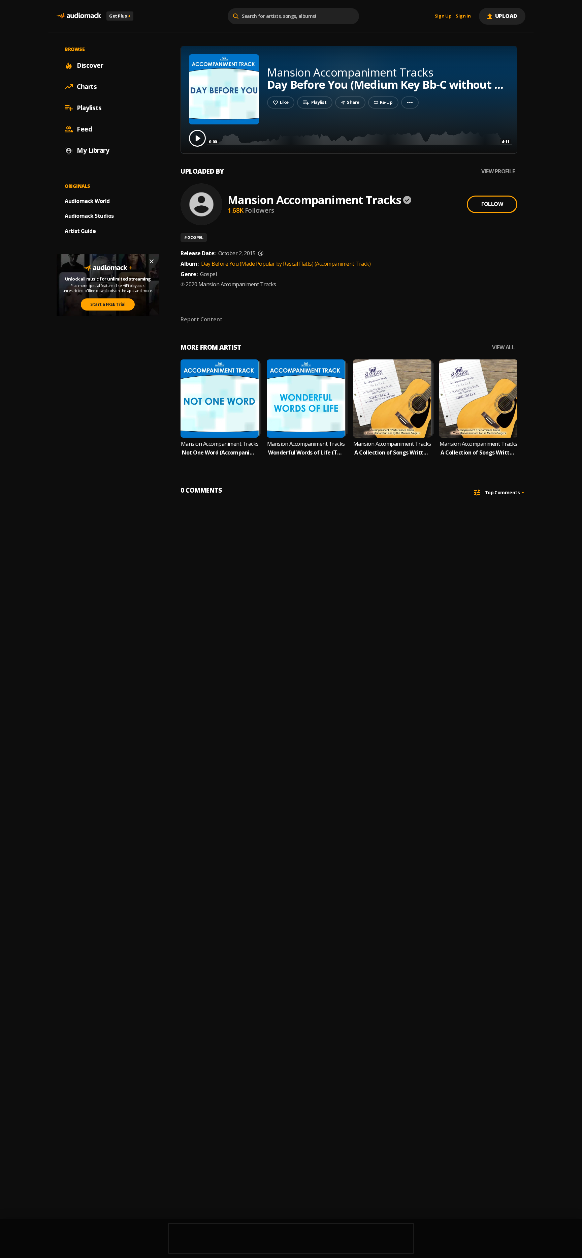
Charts (87, 86)
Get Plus (120, 16)
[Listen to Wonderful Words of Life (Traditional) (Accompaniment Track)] (306, 398)
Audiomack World (87, 200)
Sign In (463, 16)
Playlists (89, 108)
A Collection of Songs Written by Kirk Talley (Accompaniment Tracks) (478, 452)
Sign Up (443, 16)
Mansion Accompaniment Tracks (314, 199)
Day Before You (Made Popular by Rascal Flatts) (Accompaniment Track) (285, 263)
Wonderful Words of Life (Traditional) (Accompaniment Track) (306, 452)
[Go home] (79, 16)
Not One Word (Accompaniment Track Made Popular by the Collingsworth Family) (219, 452)
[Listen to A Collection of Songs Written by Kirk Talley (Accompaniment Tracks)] (478, 398)
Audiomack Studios (89, 216)
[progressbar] (359, 138)
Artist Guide (80, 231)
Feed (84, 129)
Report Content (202, 319)
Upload (506, 16)
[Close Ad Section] (151, 261)
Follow (492, 204)
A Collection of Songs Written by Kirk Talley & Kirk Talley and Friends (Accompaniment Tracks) (392, 452)
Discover (90, 65)
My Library (93, 150)
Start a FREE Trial (107, 304)
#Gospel (193, 237)
